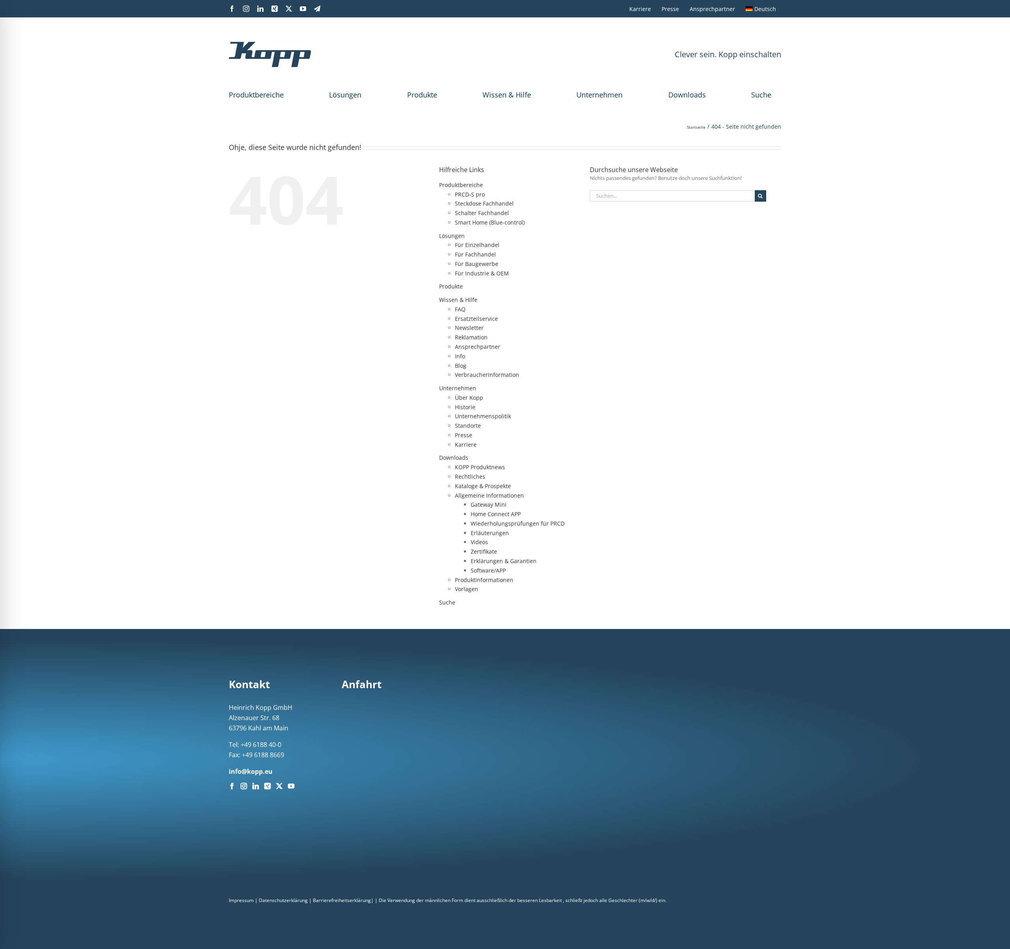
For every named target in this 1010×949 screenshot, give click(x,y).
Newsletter (469, 327)
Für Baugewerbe (476, 264)
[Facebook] (232, 786)
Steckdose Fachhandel (484, 203)
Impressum (241, 900)
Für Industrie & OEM (482, 273)
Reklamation (471, 337)
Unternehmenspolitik (483, 416)
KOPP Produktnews (480, 467)
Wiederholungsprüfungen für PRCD (518, 523)
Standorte (468, 425)
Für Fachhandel (475, 254)
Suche (761, 94)
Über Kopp (469, 397)
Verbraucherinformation (487, 374)
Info (460, 356)
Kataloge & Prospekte (483, 486)
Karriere (466, 444)
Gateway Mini (489, 504)
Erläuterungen (490, 533)
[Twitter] (279, 786)
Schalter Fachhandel (482, 213)
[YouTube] (291, 786)
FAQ (460, 309)
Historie (465, 407)
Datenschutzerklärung (283, 900)
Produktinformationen (484, 580)
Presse (463, 435)
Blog (460, 365)
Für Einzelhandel (477, 245)
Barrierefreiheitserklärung (342, 900)
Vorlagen (466, 589)
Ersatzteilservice (476, 318)
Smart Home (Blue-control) (490, 222)
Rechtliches (470, 476)
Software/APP (488, 570)
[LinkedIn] (255, 786)
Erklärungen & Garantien (504, 561)
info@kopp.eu (251, 771)
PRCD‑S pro (470, 194)
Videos (479, 542)
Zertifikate (484, 551)
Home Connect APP (496, 514)
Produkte (422, 94)
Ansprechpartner (477, 346)
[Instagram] (244, 786)
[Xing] (267, 786)
